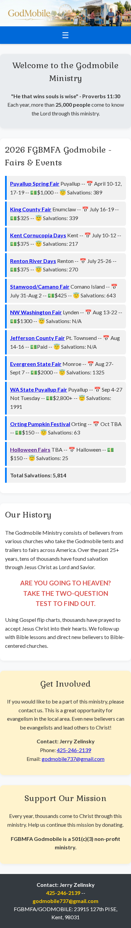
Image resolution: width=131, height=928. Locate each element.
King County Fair (30, 209)
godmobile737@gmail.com (73, 758)
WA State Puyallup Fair (38, 389)
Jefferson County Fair (37, 338)
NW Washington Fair (36, 312)
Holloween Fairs (30, 449)
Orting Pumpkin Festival (40, 424)
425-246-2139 (74, 750)
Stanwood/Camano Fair (40, 286)
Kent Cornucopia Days (38, 235)
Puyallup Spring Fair (34, 183)
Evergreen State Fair (35, 364)
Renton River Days (33, 261)
